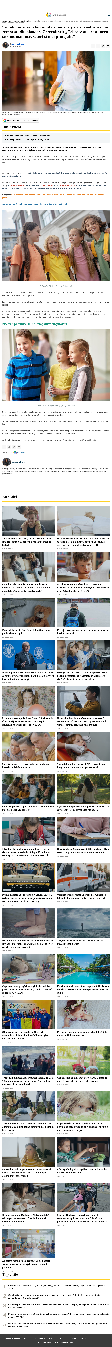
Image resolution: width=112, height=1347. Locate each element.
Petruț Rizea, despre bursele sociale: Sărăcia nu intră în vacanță (82, 632)
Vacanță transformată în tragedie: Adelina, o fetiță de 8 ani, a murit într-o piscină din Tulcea (82, 896)
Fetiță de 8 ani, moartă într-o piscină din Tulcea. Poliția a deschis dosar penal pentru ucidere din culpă (83, 989)
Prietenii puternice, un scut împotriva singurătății (27, 139)
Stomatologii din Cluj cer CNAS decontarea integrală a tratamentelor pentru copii (81, 766)
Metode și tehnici (26, 21)
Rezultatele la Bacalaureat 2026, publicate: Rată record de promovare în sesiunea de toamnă (83, 851)
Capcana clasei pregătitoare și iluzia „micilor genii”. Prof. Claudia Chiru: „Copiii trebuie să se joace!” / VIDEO (27, 989)
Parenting (16, 21)
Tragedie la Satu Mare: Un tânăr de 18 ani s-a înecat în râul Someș (82, 942)
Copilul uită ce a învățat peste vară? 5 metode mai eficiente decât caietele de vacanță (82, 1079)
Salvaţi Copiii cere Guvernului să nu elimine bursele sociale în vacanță (26, 766)
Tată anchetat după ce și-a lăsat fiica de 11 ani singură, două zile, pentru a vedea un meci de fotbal (27, 541)
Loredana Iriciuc (18, 44)
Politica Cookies (38, 1338)
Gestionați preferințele (58, 1338)
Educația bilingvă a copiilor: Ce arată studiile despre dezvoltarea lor (82, 1171)
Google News (21, 452)
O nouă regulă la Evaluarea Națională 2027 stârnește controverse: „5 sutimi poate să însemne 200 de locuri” (26, 1218)
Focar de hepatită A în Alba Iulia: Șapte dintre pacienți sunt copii (27, 632)
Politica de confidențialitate (16, 1338)
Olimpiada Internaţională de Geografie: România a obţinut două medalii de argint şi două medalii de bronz (26, 1035)
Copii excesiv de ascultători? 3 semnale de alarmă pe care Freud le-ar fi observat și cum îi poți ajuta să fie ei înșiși (82, 1126)
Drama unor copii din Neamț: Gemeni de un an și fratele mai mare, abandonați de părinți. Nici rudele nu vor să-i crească (27, 943)
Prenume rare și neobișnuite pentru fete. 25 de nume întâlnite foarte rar (82, 1034)
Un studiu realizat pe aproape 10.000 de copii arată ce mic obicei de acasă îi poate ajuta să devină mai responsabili (26, 1172)
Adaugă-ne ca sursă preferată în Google (22, 120)
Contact (74, 1338)
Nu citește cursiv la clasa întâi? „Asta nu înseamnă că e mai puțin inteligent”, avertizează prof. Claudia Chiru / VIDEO (83, 587)
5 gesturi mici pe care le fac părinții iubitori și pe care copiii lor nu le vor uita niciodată (83, 808)
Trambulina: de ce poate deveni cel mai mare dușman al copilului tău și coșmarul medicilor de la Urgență (28, 1126)
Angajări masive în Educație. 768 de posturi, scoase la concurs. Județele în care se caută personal (26, 1264)
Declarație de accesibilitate (92, 1338)
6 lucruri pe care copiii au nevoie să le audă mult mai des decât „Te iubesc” (28, 808)
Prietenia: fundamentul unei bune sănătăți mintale (27, 135)
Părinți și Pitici (6, 21)
